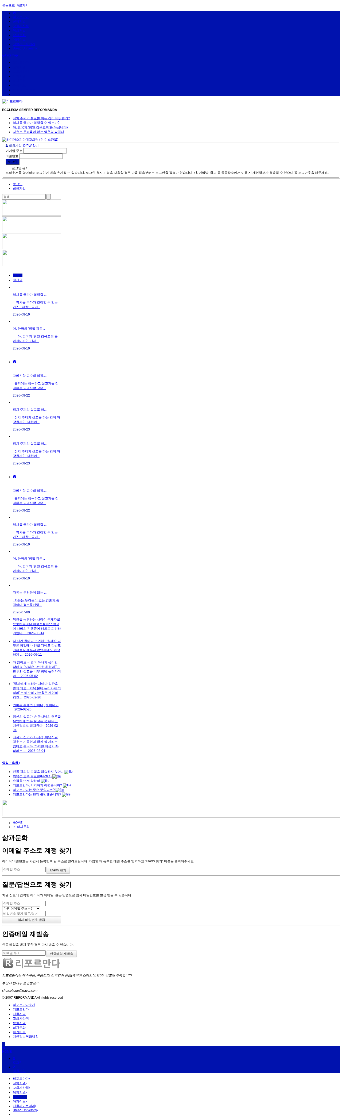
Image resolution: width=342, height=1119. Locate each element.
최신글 (17, 280)
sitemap (12, 55)
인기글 (17, 275)
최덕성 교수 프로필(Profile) (32, 776)
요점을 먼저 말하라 (27, 781)
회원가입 (15, 146)
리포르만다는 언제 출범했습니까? (37, 794)
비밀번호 (12, 156)
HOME (17, 823)
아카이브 (19, 39)
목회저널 (19, 30)
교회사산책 (21, 26)
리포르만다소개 (24, 1005)
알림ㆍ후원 (10, 763)
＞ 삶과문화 (21, 827)
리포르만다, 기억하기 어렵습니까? (38, 785)
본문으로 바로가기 (15, 5)
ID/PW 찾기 (30, 146)
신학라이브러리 (24, 44)
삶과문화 (19, 35)
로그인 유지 (20, 168)
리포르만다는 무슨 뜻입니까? (34, 790)
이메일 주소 (14, 151)
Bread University (25, 48)
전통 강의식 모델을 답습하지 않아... (38, 772)
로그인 (17, 184)
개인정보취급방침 (25, 1037)
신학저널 (19, 21)
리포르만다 (21, 17)
